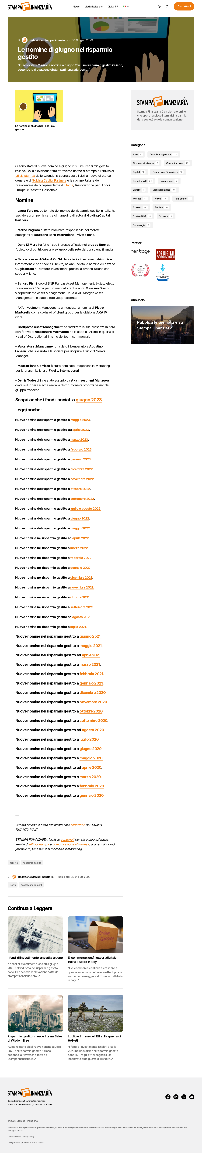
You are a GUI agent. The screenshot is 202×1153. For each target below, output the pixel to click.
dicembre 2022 (81, 469)
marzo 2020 (90, 776)
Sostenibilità (142, 216)
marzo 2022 (79, 548)
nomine (14, 862)
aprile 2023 (80, 430)
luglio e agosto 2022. (85, 508)
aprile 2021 (91, 655)
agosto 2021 (81, 617)
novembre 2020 (93, 702)
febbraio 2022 (80, 558)
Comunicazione (177, 163)
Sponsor (165, 216)
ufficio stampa (25, 176)
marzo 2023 (79, 439)
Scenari (139, 207)
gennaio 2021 (91, 683)
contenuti (67, 839)
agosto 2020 (93, 730)
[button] (159, 6)
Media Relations (164, 189)
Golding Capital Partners (49, 180)
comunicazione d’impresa (70, 844)
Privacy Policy (28, 1136)
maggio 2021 (90, 645)
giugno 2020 (90, 748)
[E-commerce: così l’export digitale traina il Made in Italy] (95, 934)
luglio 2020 (88, 739)
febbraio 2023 (80, 449)
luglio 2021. (78, 627)
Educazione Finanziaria (167, 172)
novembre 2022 (82, 479)
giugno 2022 (79, 518)
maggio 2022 (80, 528)
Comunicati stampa (145, 163)
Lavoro (138, 189)
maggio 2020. (91, 758)
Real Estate (182, 198)
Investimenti (168, 180)
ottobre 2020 (91, 711)
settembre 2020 (93, 720)
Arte (137, 154)
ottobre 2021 (79, 597)
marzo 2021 (90, 664)
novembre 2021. (82, 587)
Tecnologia (141, 225)
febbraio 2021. (92, 673)
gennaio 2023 (80, 459)
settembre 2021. (82, 607)
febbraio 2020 (92, 786)
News (13, 884)
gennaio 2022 (80, 568)
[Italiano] (126, 6)
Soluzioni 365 (37, 1142)
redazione (78, 825)
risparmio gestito (32, 862)
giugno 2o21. (90, 636)
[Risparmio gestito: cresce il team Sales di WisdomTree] (35, 1013)
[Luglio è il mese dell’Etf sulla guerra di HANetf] (95, 1013)
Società (161, 207)
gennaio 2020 (91, 795)
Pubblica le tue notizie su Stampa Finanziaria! (160, 325)
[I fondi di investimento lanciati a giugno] (35, 934)
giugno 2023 (89, 400)
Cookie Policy (14, 1136)
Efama (68, 185)
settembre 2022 (82, 499)
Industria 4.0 (142, 180)
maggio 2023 (80, 420)
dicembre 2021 (81, 577)
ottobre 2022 (80, 489)
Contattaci (184, 6)
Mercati (139, 198)
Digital (138, 172)
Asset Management (31, 884)
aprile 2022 (80, 538)
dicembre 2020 (92, 692)
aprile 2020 (91, 767)
